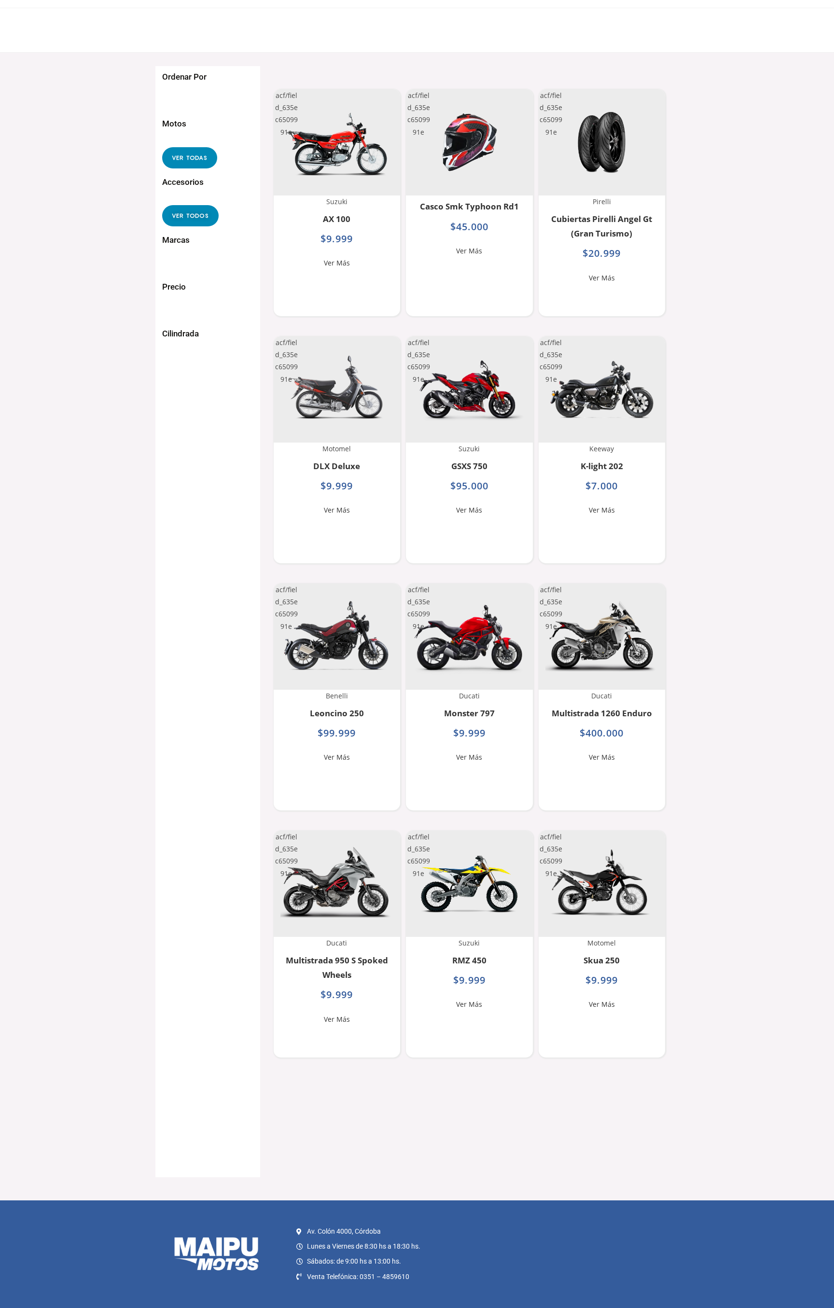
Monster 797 (469, 713)
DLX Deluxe (336, 466)
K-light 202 (602, 466)
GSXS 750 (469, 466)
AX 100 (336, 218)
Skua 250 (602, 960)
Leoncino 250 (337, 713)
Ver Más (337, 262)
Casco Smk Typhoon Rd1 (469, 206)
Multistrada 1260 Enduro (602, 713)
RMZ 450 (469, 960)
